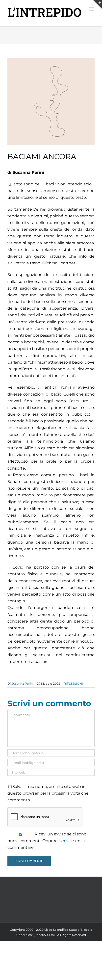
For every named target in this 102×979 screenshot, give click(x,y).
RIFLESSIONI (73, 683)
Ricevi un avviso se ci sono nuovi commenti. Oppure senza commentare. (46, 841)
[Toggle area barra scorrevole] (97, 4)
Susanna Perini (22, 683)
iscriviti (65, 840)
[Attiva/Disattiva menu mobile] (92, 9)
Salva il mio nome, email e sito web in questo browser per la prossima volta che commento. (48, 793)
